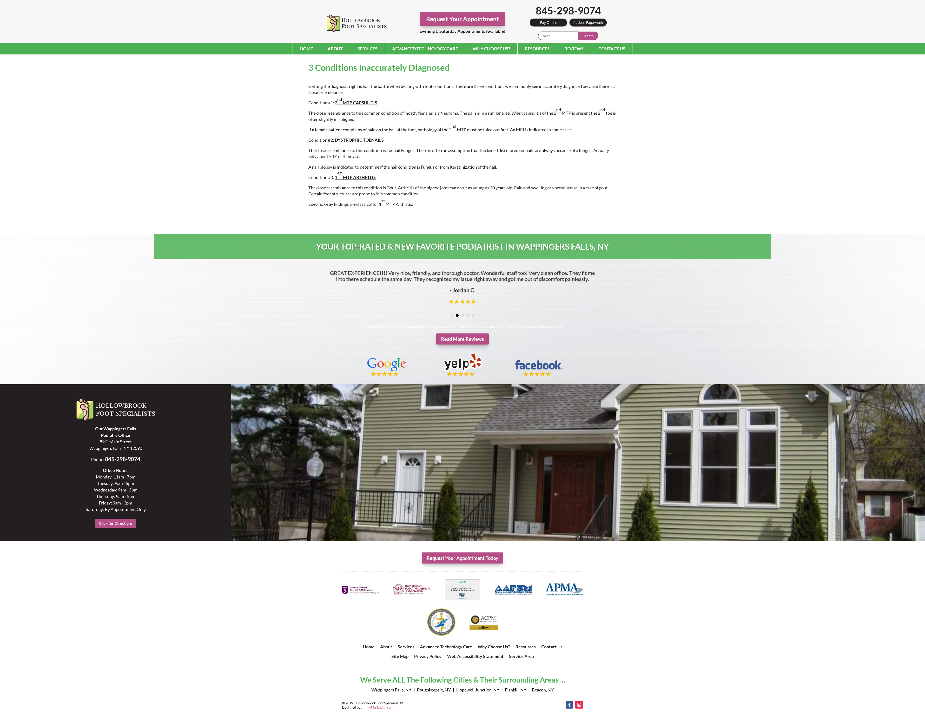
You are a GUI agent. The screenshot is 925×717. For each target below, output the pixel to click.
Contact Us (611, 48)
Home (306, 48)
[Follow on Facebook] (569, 705)
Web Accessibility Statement (475, 656)
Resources (537, 48)
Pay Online (548, 22)
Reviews (574, 48)
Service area (521, 656)
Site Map (400, 656)
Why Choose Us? (491, 48)
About (335, 48)
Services (367, 48)
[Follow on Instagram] (579, 705)
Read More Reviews (462, 339)
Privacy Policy (428, 656)
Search (588, 36)
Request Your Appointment (462, 18)
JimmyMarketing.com (377, 707)
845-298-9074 (568, 11)
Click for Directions (115, 523)
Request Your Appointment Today (462, 558)
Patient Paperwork (588, 22)
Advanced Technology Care (425, 48)
